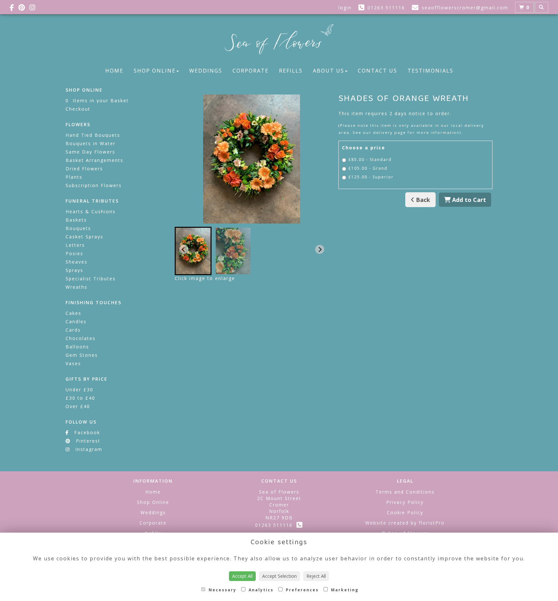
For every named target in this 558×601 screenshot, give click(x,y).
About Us (328, 70)
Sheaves (77, 262)
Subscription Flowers (94, 185)
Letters (75, 245)
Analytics (260, 590)
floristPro (432, 523)
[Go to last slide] (183, 249)
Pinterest (87, 441)
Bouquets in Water (91, 143)
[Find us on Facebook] (14, 7)
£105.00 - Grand (368, 168)
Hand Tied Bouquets (93, 135)
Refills (291, 70)
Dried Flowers (84, 168)
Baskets (76, 220)
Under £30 (79, 389)
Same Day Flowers (90, 152)
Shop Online (155, 70)
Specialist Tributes (91, 278)
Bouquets (78, 228)
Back (422, 200)
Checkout (78, 109)
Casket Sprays (84, 237)
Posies (74, 253)
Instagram (87, 449)
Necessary (221, 590)
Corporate (250, 70)
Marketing (343, 590)
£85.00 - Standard (370, 159)
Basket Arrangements (94, 160)
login (345, 8)
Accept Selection (279, 576)
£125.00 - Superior (371, 177)
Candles (76, 321)
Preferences (301, 590)
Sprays (74, 270)
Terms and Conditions (405, 492)
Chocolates (81, 338)
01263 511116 (275, 525)
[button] (193, 251)
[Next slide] (319, 249)
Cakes (73, 313)
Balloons (77, 347)
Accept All (242, 576)
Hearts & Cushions (91, 211)
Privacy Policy (405, 502)
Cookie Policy (405, 512)
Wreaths (77, 287)
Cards (73, 330)
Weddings (205, 70)
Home (114, 70)
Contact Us (377, 70)
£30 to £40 (80, 398)
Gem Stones (82, 355)
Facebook (86, 432)
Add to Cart (468, 200)
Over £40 (78, 406)
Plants (74, 177)
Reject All (316, 576)
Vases (73, 363)
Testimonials (430, 70)
